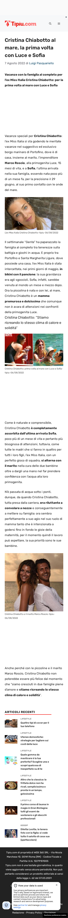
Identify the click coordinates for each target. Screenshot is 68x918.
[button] (50, 23)
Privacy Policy (34, 912)
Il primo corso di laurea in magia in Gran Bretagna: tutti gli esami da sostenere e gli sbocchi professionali (35, 811)
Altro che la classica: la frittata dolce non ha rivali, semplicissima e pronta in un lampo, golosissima (33, 786)
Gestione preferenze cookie (55, 915)
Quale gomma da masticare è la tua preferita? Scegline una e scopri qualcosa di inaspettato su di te (35, 761)
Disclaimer (50, 912)
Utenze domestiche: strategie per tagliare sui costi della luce (34, 741)
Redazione (18, 912)
